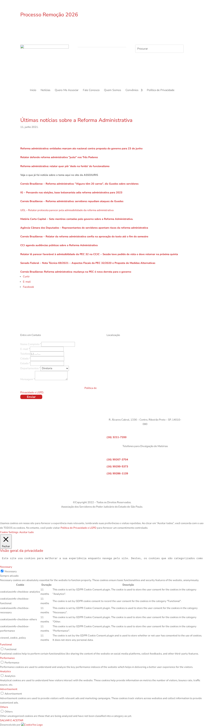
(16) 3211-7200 (117, 437)
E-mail (25, 349)
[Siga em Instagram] (145, 15)
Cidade (25, 358)
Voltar (102, 303)
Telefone (25, 354)
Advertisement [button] (8, 689)
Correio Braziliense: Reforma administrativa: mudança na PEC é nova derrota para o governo (75, 272)
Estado (25, 363)
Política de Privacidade (160, 90)
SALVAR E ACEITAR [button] (11, 720)
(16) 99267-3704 (117, 459)
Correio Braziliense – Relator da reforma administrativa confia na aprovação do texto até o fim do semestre (84, 236)
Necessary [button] (6, 567)
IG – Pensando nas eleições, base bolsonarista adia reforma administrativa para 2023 (71, 192)
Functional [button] (6, 644)
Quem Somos (112, 90)
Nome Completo (30, 344)
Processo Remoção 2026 (49, 14)
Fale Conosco (91, 90)
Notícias (45, 90)
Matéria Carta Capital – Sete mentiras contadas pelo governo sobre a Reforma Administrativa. (76, 219)
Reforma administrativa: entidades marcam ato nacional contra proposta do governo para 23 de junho (81, 148)
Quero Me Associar (66, 90)
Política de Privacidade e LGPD (78, 528)
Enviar (31, 397)
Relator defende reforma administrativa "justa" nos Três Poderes (59, 157)
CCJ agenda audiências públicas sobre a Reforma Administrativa (59, 245)
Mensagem (27, 379)
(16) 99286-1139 (117, 473)
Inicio (33, 90)
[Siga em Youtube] (153, 15)
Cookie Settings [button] (9, 532)
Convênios (132, 90)
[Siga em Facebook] (137, 15)
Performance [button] (7, 658)
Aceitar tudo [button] (26, 532)
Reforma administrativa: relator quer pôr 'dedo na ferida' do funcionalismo (64, 166)
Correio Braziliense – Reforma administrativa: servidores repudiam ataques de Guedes (71, 201)
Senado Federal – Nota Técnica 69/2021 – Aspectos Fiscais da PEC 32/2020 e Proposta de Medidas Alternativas (87, 263)
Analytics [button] (5, 671)
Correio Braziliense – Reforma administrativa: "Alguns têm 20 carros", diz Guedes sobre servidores (79, 184)
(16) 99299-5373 (117, 466)
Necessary (11, 571)
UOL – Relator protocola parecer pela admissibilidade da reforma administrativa (67, 210)
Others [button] (4, 707)
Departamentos (30, 368)
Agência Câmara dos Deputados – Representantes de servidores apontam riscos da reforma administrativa (84, 228)
